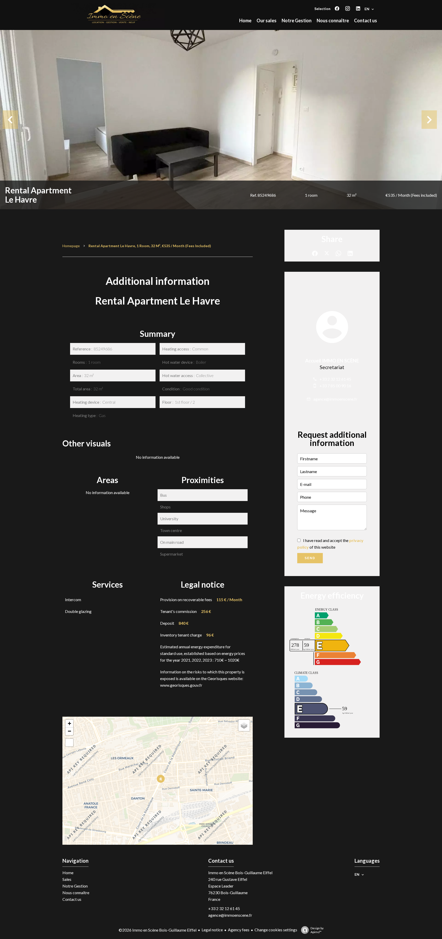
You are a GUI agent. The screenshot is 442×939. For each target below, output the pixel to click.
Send (310, 558)
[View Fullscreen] (69, 742)
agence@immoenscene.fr (335, 399)
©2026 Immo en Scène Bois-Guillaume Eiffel (157, 929)
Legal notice (212, 929)
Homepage (71, 246)
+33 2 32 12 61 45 (335, 379)
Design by (317, 930)
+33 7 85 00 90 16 (335, 385)
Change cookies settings (276, 929)
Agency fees (238, 929)
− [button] (69, 731)
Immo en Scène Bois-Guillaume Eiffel (240, 872)
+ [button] (69, 723)
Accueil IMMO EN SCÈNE (332, 360)
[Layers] (244, 725)
